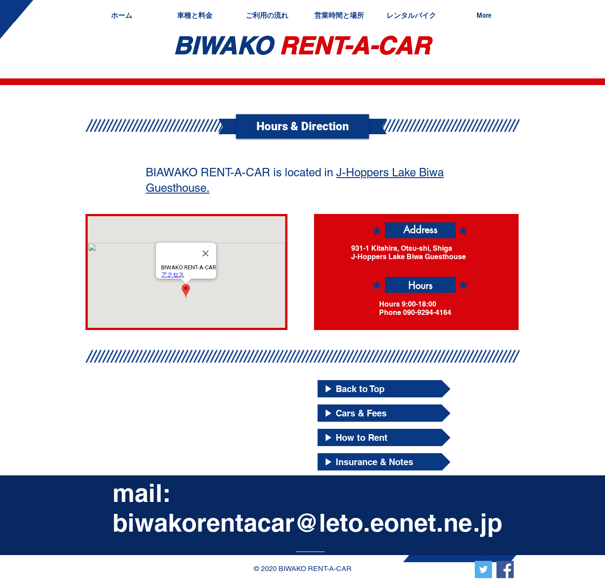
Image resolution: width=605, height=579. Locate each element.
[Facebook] (505, 569)
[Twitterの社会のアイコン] (483, 569)
